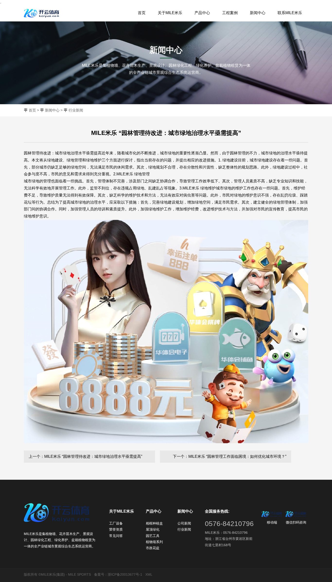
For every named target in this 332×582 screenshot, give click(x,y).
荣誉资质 (116, 529)
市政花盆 (152, 548)
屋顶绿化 (152, 529)
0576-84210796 (229, 523)
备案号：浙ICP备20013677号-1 (118, 574)
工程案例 (230, 13)
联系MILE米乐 (290, 13)
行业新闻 (76, 110)
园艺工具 (152, 536)
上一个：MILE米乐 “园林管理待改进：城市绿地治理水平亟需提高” (85, 456)
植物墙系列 (154, 542)
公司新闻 (184, 523)
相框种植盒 (154, 523)
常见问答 (116, 536)
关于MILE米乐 (170, 13)
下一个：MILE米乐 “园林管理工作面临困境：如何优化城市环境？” (229, 456)
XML (148, 574)
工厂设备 (116, 523)
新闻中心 (257, 13)
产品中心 (202, 13)
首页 (142, 13)
